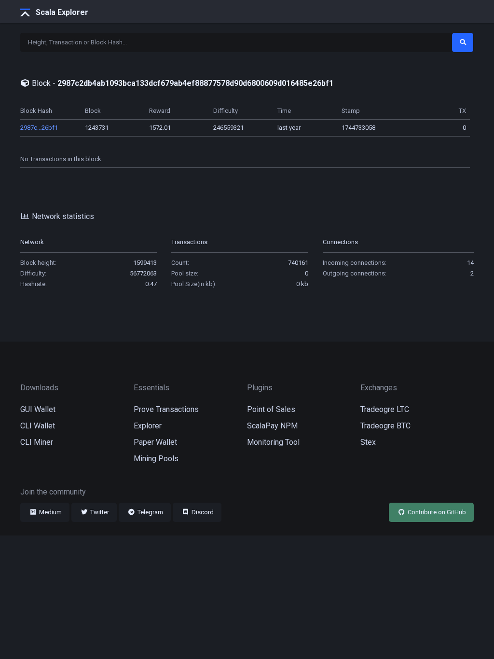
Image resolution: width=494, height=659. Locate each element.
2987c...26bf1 (39, 127)
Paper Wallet (155, 442)
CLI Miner (36, 442)
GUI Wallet (37, 409)
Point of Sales (271, 409)
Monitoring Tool (273, 442)
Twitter (99, 512)
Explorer (148, 425)
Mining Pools (156, 458)
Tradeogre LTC (384, 409)
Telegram (149, 512)
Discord (202, 512)
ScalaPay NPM (272, 425)
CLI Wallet (37, 425)
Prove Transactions (166, 409)
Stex (368, 442)
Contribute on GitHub (436, 512)
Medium (50, 512)
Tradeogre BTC (385, 425)
